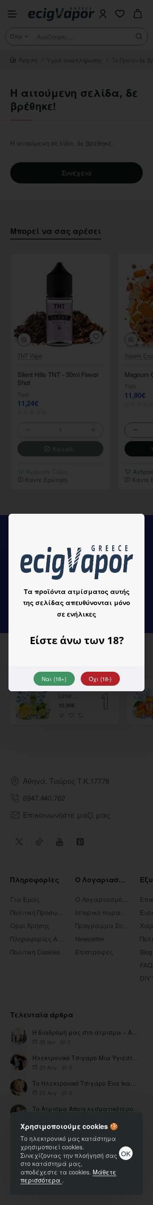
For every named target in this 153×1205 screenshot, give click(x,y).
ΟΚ (125, 1153)
